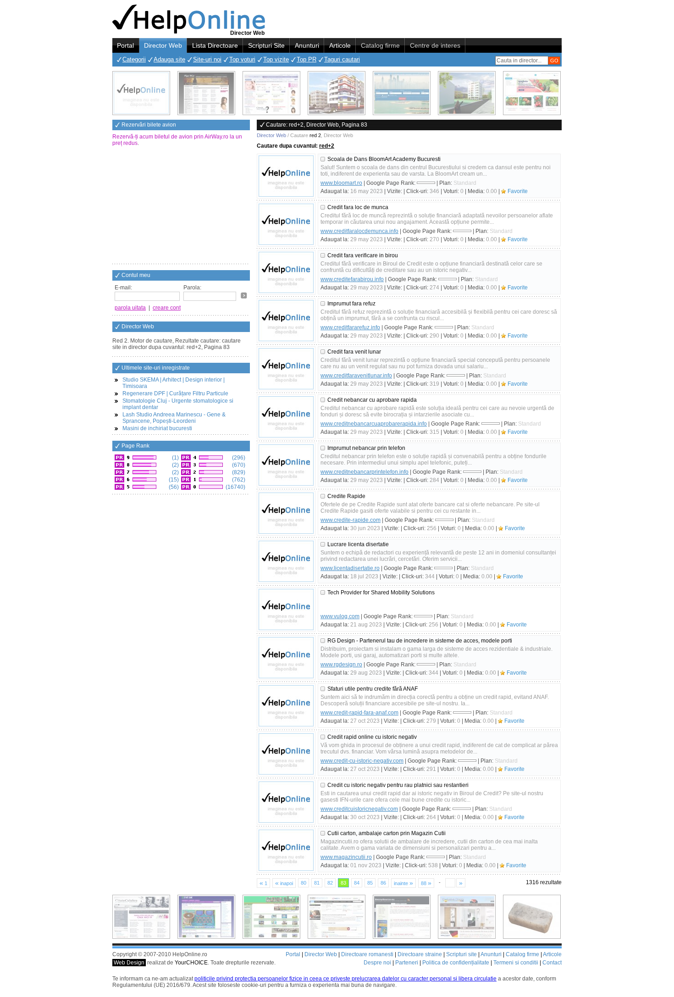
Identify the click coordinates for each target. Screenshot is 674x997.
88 (426, 882)
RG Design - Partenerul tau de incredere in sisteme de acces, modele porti (419, 640)
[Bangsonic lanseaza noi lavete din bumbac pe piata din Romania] (141, 93)
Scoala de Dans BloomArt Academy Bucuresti (384, 159)
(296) (238, 457)
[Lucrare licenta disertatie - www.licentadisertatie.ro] (286, 561)
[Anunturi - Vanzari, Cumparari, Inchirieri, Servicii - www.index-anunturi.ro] (336, 917)
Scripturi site (461, 954)
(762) (238, 479)
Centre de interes (435, 45)
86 (383, 883)
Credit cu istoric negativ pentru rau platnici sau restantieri (398, 785)
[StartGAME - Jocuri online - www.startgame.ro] (206, 917)
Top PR (306, 59)
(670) (238, 465)
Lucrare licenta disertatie (358, 544)
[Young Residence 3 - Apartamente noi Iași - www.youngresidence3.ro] (467, 93)
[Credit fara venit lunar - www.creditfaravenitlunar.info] (286, 368)
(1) (175, 457)
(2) (175, 465)
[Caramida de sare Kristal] (532, 917)
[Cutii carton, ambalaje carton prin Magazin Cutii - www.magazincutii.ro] (286, 850)
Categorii (134, 59)
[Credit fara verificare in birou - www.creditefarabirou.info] (286, 272)
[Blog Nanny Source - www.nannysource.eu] (402, 917)
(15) (173, 479)
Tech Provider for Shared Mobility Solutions (381, 592)
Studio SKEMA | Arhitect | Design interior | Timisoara (173, 383)
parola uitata (130, 308)
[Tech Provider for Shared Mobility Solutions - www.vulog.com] (286, 609)
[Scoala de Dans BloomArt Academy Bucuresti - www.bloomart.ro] (286, 176)
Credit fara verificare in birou (362, 255)
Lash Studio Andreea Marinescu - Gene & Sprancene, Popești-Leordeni (174, 417)
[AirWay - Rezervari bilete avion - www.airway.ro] (402, 93)
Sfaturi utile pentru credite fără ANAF (372, 689)
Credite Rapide (346, 496)
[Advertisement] (181, 206)
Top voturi (242, 59)
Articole (340, 45)
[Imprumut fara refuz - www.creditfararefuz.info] (286, 320)
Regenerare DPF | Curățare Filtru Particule (175, 393)
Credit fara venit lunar (354, 352)
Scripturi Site (266, 45)
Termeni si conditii (515, 962)
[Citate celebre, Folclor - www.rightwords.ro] (206, 93)
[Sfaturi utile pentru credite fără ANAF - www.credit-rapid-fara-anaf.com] (286, 705)
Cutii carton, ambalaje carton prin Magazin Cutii (386, 833)
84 (356, 883)
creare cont (167, 308)
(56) (173, 487)
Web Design (129, 962)
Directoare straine (420, 954)
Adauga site (169, 59)
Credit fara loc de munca (357, 207)
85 (370, 883)
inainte (403, 882)
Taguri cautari (342, 59)
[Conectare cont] (244, 295)
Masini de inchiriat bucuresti (157, 428)
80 (303, 883)
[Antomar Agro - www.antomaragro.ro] (532, 93)
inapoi (284, 882)
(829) (238, 472)
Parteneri (406, 962)
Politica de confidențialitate (455, 962)
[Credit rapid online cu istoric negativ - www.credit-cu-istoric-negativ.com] (286, 753)
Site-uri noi (207, 59)
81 (317, 883)
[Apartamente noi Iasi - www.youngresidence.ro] (336, 93)
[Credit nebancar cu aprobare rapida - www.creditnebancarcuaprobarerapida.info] (286, 416)
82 (330, 883)
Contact (552, 962)
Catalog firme (380, 45)
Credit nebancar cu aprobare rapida (372, 400)
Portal (125, 45)
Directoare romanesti (367, 954)
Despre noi (377, 962)
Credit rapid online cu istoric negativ (372, 737)
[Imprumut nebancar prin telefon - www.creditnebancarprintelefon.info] (286, 465)
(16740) (234, 487)
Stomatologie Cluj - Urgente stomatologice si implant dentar (177, 404)
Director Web (163, 45)
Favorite (518, 191)
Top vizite (276, 59)
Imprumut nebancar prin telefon (366, 448)
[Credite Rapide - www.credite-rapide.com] (286, 513)
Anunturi (307, 45)
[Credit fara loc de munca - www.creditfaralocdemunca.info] (286, 224)
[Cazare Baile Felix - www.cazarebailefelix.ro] (271, 917)
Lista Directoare (215, 45)
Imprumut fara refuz (351, 303)
